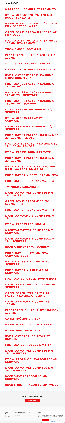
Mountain (6, 412)
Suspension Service (18, 413)
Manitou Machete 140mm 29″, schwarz (28, 128)
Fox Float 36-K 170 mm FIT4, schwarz (27, 263)
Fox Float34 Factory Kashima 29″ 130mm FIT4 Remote (32, 42)
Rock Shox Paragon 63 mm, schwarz (27, 377)
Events (29, 412)
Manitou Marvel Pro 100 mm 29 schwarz (30, 286)
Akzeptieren (45, 419)
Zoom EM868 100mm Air (23, 49)
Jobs (38, 415)
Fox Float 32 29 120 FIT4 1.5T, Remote (28, 337)
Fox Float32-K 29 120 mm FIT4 (28, 344)
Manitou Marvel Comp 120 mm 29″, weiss (29, 194)
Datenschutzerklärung (53, 421)
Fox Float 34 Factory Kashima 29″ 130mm (29, 159)
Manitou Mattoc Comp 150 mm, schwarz (29, 231)
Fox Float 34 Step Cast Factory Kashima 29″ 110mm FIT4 (30, 168)
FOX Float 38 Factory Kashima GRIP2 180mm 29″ (29, 76)
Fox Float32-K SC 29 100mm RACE (31, 278)
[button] (63, 412)
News (28, 410)
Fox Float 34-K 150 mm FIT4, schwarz (27, 271)
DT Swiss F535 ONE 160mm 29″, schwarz (28, 111)
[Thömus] (9, 2)
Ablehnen (53, 419)
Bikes (35, 2)
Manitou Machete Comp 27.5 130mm (27, 303)
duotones (19, 421)
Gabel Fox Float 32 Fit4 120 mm (30, 324)
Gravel (6, 415)
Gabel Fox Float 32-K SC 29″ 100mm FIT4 (27, 202)
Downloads (39, 413)
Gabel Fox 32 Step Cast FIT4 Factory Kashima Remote (27, 294)
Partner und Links (30, 416)
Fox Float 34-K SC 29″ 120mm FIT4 (31, 175)
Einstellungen (60, 419)
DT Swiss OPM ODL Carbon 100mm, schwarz (31, 360)
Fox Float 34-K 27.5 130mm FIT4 (29, 209)
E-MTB (6, 410)
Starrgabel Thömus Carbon (27, 63)
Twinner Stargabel (21, 186)
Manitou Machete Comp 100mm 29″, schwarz (29, 240)
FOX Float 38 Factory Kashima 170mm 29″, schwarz (29, 94)
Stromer (6, 418)
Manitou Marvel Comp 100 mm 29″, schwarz (29, 369)
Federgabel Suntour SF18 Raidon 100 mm (32, 311)
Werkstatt (16, 410)
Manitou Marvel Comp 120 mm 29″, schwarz (29, 352)
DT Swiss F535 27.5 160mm (25, 224)
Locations (39, 412)
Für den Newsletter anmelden (32, 400)
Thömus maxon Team (31, 413)
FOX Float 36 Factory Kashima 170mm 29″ (29, 85)
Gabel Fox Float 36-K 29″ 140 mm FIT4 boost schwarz (31, 25)
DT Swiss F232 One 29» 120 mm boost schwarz (28, 16)
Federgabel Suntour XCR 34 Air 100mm (30, 56)
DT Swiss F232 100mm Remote (28, 152)
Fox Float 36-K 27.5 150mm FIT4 (29, 181)
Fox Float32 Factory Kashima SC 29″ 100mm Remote (31, 145)
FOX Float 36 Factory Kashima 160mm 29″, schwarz (29, 102)
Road (6, 413)
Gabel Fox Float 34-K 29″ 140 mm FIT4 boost (31, 33)
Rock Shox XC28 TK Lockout (27, 247)
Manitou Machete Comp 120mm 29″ (29, 217)
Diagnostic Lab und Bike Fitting (20, 412)
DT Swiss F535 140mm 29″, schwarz (25, 119)
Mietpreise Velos (17, 415)
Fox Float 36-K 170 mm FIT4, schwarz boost (27, 254)
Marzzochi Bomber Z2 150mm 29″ (31, 69)
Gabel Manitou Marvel (23, 330)
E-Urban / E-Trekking (8, 416)
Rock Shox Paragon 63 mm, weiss (32, 384)
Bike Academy (17, 416)
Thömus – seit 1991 (40, 410)
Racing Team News (31, 415)
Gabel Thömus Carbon (23, 318)
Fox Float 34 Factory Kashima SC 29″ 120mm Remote (32, 136)
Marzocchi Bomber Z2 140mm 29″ (31, 9)
